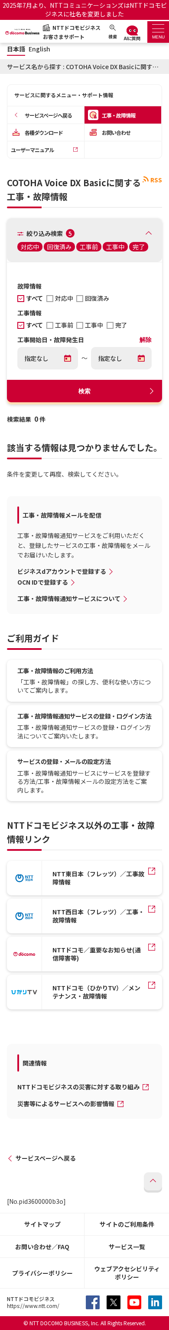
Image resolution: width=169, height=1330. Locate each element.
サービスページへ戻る (46, 1158)
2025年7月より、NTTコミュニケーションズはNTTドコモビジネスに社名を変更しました (85, 9)
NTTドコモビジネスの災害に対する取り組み (79, 1086)
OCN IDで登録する (42, 582)
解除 (146, 340)
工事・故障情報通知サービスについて (68, 598)
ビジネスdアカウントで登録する (61, 571)
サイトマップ (42, 1224)
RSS (156, 179)
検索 (84, 391)
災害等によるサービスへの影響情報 (66, 1103)
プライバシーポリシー (42, 1273)
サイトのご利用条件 (127, 1224)
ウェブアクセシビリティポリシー (127, 1272)
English (39, 49)
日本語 (16, 49)
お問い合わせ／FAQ (42, 1246)
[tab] (158, 32)
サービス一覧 (127, 1246)
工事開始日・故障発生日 (50, 340)
